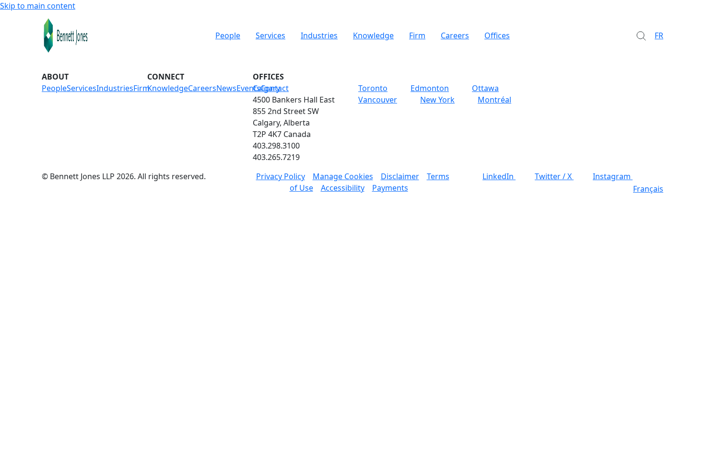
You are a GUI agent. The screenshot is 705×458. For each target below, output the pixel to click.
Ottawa (485, 88)
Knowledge (373, 35)
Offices (497, 35)
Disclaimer (400, 176)
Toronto (373, 88)
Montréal (494, 99)
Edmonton (430, 88)
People (227, 35)
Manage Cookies (343, 176)
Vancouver (377, 99)
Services (270, 35)
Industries (319, 35)
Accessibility (342, 188)
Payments (390, 188)
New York (437, 99)
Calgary (266, 88)
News (226, 88)
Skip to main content (37, 5)
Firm (417, 35)
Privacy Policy (280, 176)
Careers (455, 35)
